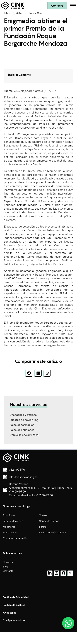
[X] (70, 575)
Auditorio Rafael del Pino (52, 116)
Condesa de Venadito (15, 538)
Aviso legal (9, 612)
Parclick (58, 264)
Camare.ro (20, 264)
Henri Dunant (10, 532)
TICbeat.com (45, 201)
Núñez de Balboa (49, 521)
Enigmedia (10, 97)
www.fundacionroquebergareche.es (41, 345)
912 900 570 (17, 470)
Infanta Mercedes (13, 521)
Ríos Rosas (9, 515)
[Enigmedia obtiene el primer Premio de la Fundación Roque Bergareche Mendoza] (16, 461)
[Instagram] (56, 575)
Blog (5, 566)
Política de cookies (14, 605)
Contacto (57, 5)
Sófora (43, 526)
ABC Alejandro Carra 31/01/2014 (35, 91)
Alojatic (56, 301)
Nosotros (8, 562)
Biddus (8, 264)
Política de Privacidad (15, 597)
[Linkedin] (50, 575)
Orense (43, 515)
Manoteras (9, 526)
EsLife (46, 264)
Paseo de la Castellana (52, 532)
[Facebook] (63, 575)
